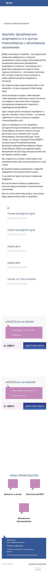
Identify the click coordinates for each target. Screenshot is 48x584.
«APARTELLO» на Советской (20, 382)
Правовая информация (15, 546)
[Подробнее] (45, 3)
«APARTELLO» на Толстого (20, 321)
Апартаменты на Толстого (16, 234)
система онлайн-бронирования (16, 23)
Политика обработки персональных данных (22, 555)
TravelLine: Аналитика (37, 564)
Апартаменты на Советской (17, 218)
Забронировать (34, 345)
